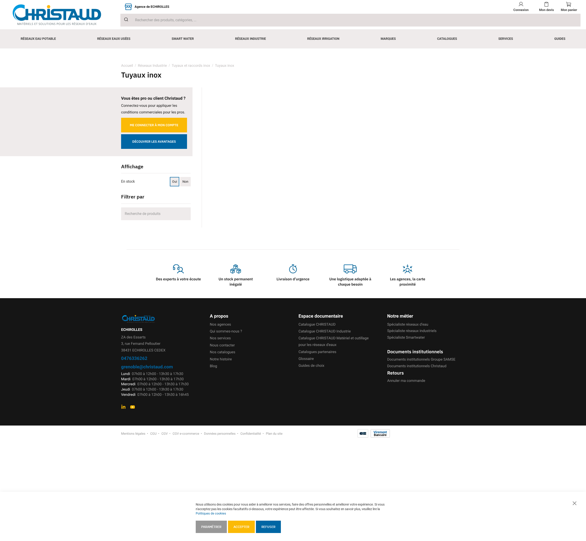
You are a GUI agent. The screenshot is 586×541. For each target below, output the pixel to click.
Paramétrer (211, 527)
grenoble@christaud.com (147, 367)
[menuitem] (38, 38)
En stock (128, 181)
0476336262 (134, 358)
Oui (174, 181)
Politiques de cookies (211, 513)
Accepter (241, 527)
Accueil (127, 65)
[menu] (293, 38)
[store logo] (60, 14)
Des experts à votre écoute (178, 279)
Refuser (268, 527)
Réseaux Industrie (153, 65)
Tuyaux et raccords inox (191, 65)
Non (185, 181)
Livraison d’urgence (293, 279)
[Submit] (124, 19)
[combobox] (350, 20)
